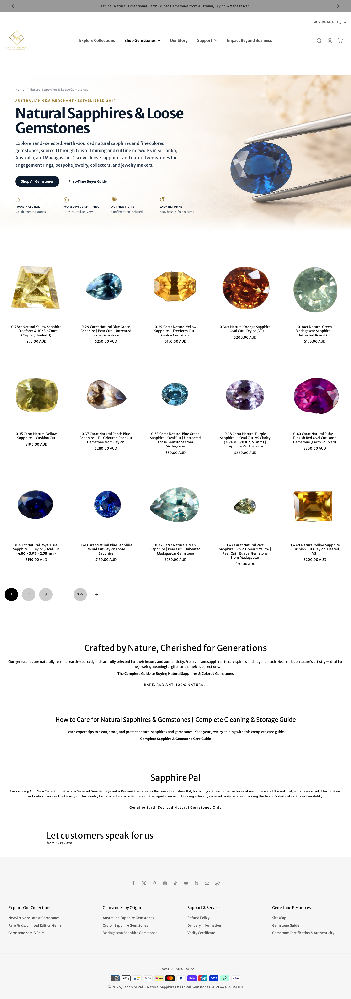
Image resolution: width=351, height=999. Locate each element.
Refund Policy (198, 918)
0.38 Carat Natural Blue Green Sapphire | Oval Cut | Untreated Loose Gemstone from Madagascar (175, 440)
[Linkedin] (196, 883)
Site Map (279, 918)
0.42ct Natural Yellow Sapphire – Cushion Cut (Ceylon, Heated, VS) (314, 549)
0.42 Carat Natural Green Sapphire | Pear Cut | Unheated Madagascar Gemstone (175, 549)
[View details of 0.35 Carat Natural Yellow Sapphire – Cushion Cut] (36, 394)
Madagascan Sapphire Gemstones (130, 933)
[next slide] (338, 6)
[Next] (96, 594)
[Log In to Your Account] (329, 40)
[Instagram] (165, 883)
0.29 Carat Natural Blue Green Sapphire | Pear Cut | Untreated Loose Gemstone (105, 331)
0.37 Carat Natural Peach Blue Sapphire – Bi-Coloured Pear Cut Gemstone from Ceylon (106, 438)
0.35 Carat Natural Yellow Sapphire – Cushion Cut (36, 436)
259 (80, 594)
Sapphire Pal (132, 987)
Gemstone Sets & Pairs (26, 933)
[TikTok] (175, 883)
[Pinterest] (154, 883)
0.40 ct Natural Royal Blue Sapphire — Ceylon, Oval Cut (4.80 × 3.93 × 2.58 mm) (36, 549)
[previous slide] (13, 6)
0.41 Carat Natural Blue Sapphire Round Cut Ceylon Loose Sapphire (106, 549)
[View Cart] (340, 40)
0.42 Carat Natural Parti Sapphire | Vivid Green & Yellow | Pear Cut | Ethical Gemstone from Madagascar (245, 551)
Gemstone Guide (285, 925)
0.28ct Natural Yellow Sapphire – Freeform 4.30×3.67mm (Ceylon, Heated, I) (36, 331)
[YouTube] (186, 883)
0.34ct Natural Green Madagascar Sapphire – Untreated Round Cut (315, 331)
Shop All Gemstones (37, 181)
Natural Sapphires (161, 987)
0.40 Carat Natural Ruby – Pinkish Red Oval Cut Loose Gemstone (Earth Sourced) (314, 438)
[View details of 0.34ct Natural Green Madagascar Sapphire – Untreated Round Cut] (314, 287)
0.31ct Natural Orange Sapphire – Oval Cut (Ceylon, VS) (245, 329)
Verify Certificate (201, 933)
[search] (319, 40)
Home (19, 90)
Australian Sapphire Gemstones (128, 918)
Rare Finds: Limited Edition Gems (34, 925)
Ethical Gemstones (195, 987)
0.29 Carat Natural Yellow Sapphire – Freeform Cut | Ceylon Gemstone (175, 331)
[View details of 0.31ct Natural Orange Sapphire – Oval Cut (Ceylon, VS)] (245, 287)
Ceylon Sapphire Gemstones (125, 925)
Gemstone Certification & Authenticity (303, 933)
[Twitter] (144, 883)
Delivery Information (204, 925)
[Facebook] (133, 883)
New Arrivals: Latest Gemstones (34, 918)
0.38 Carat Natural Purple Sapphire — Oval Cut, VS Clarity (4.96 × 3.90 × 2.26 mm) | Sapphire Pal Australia (245, 440)
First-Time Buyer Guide (88, 181)
